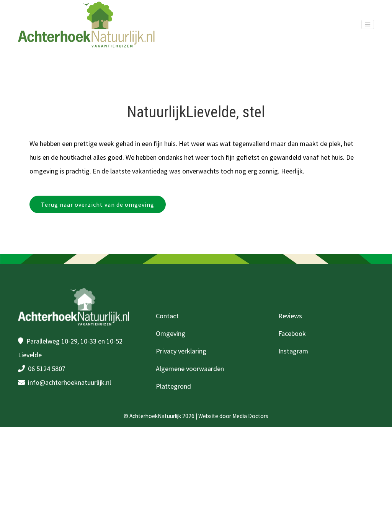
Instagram (293, 351)
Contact (167, 315)
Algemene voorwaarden (190, 368)
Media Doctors (250, 416)
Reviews (290, 315)
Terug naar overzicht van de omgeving (97, 204)
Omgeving (170, 333)
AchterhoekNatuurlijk (155, 416)
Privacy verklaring (181, 351)
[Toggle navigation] (367, 24)
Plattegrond (173, 386)
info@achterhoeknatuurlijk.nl (69, 382)
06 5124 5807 (46, 368)
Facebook (292, 333)
